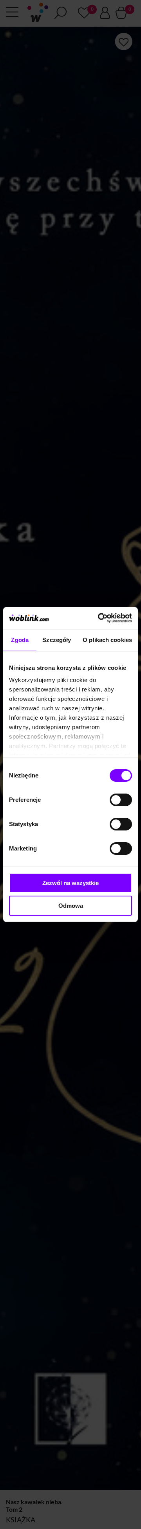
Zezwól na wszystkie (70, 883)
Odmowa (70, 905)
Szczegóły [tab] (56, 639)
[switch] (121, 800)
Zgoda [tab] (20, 639)
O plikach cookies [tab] (107, 639)
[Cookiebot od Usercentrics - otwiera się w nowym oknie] (99, 618)
